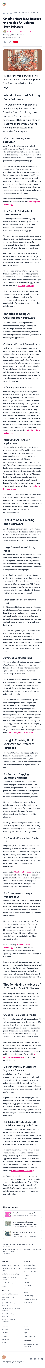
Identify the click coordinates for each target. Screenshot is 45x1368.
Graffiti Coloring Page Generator (9, 1304)
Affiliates (27, 1292)
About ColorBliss (29, 1265)
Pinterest (5, 1333)
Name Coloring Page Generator (8, 1315)
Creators (27, 1275)
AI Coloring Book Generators (28, 32)
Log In (26, 1333)
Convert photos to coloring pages (11, 1269)
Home (6, 13)
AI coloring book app (22, 872)
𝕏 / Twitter (5, 1339)
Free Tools (5, 1290)
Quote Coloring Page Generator (8, 1320)
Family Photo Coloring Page (10, 1274)
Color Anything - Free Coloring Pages (31, 1345)
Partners (27, 1289)
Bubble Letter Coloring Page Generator (11, 1309)
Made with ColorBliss (30, 1272)
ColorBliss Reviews (30, 1268)
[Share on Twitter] (10, 42)
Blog (11, 13)
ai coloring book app (26, 285)
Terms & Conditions (30, 1299)
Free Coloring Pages (8, 1283)
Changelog (27, 1285)
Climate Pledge (29, 1296)
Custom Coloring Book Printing (9, 1278)
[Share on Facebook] (5, 42)
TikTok (4, 1343)
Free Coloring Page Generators (8, 1298)
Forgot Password (29, 1336)
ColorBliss (9, 1361)
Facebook (5, 1329)
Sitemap (26, 1282)
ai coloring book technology (21, 732)
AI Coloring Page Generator (10, 1265)
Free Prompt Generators (10, 1294)
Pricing (4, 1286)
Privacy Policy (28, 1302)
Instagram (5, 1336)
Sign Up (26, 1329)
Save (16, 42)
